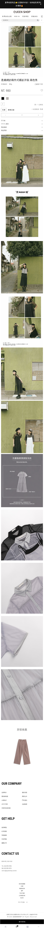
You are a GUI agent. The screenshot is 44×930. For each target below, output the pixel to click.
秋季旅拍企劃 (7, 16)
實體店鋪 (11, 110)
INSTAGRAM (22, 884)
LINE (22, 886)
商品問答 (4, 130)
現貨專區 (25, 16)
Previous (6, 29)
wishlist (42, 90)
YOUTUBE (22, 893)
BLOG (22, 898)
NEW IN (17, 16)
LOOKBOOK (22, 895)
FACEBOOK (22, 888)
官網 (3, 110)
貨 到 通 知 (22, 922)
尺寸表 (3, 120)
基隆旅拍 (34, 16)
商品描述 (4, 127)
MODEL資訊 (5, 124)
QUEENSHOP (17, 917)
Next (42, 29)
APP (22, 891)
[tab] (2, 98)
